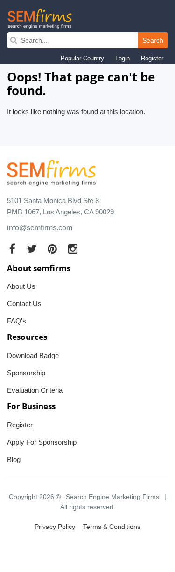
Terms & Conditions (111, 526)
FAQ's (16, 321)
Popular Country (82, 58)
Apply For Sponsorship (42, 442)
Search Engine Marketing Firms (112, 496)
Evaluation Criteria (35, 390)
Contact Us (24, 304)
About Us (21, 286)
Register (152, 58)
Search (152, 40)
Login (122, 58)
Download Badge (33, 355)
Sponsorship (26, 373)
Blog (14, 459)
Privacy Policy (55, 526)
